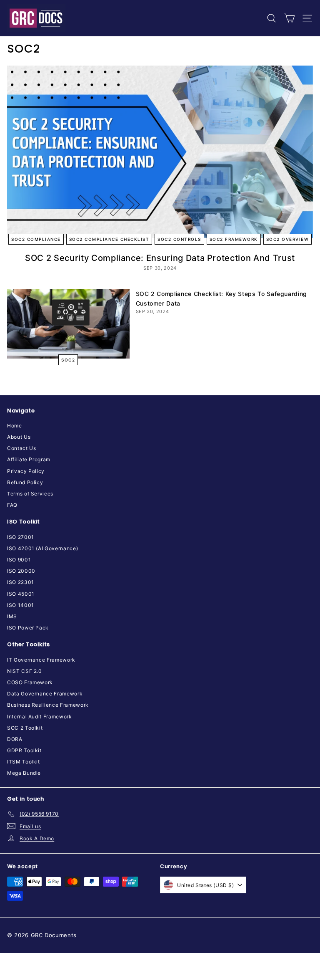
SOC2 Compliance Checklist (109, 239)
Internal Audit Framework (39, 716)
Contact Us (21, 448)
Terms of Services (30, 493)
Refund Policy (25, 482)
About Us (18, 437)
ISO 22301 (20, 582)
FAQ (12, 505)
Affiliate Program (28, 459)
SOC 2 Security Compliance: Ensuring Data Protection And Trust (160, 258)
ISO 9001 (19, 559)
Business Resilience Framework (48, 705)
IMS (12, 616)
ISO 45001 (21, 594)
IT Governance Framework (41, 660)
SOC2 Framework (234, 239)
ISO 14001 (20, 605)
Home (14, 425)
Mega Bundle (24, 773)
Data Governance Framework (44, 693)
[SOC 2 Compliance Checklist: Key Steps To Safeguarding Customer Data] (68, 323)
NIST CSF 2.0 (24, 671)
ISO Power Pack (28, 627)
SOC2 (68, 359)
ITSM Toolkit (23, 761)
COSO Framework (30, 682)
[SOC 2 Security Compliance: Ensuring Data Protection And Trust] (160, 152)
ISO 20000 (21, 571)
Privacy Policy (26, 471)
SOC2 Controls (179, 239)
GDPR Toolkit (24, 750)
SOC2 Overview (287, 239)
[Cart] (289, 18)
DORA (14, 739)
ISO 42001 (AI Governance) (42, 548)
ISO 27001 (20, 537)
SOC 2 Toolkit (24, 728)
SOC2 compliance (36, 239)
